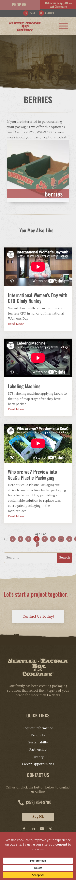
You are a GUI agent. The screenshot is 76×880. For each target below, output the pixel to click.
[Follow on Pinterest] (51, 828)
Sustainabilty (38, 742)
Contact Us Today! (38, 617)
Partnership (38, 749)
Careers (49, 13)
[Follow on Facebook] (24, 828)
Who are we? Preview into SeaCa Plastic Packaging (32, 474)
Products (38, 735)
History (38, 757)
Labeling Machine (24, 386)
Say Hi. (38, 817)
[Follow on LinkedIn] (33, 828)
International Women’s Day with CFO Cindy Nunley (37, 298)
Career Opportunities (38, 764)
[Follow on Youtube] (42, 828)
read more (16, 324)
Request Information (38, 728)
